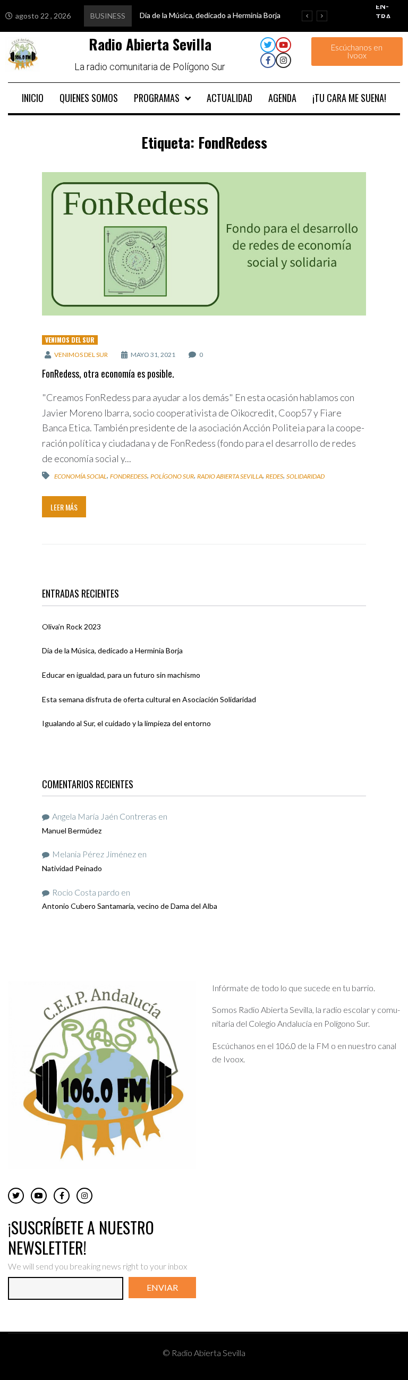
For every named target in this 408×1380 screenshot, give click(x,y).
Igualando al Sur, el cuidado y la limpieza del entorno (126, 723)
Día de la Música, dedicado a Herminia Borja (112, 650)
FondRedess (128, 476)
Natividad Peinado (72, 868)
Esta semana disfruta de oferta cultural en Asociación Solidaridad (149, 699)
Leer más (64, 507)
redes (274, 476)
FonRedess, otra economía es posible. (108, 373)
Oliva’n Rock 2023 (71, 626)
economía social (80, 476)
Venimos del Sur (70, 339)
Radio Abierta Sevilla (229, 476)
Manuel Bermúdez (71, 830)
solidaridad (305, 476)
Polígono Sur (172, 476)
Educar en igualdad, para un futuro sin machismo (121, 674)
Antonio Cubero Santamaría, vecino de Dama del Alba (129, 905)
